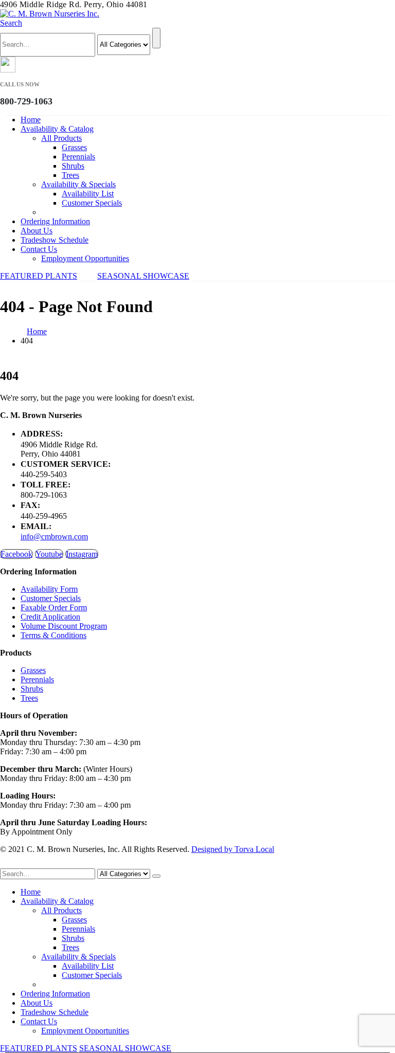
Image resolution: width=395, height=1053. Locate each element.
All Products (61, 138)
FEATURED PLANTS (38, 275)
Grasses (74, 147)
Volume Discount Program (64, 626)
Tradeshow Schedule (54, 239)
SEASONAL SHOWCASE (143, 275)
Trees (70, 175)
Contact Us (39, 249)
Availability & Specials (78, 184)
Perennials (78, 156)
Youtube (49, 554)
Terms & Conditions (53, 635)
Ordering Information (55, 221)
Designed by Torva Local (232, 849)
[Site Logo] (49, 13)
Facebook (16, 554)
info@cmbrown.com (54, 536)
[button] (11, 23)
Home (31, 119)
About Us (36, 230)
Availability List (88, 193)
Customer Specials (92, 202)
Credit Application (50, 616)
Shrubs (73, 165)
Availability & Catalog (57, 128)
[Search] (156, 38)
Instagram (82, 554)
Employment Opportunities (85, 258)
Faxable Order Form (54, 607)
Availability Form (49, 589)
